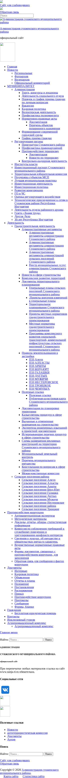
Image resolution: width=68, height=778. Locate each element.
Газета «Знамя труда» (28, 213)
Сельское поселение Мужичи (40, 499)
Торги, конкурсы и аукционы (40, 92)
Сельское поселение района (39, 505)
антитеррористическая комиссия (27, 732)
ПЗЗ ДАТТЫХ (38, 375)
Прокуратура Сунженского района (43, 144)
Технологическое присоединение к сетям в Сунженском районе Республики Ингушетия (41, 203)
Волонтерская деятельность (39, 112)
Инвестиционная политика (31, 187)
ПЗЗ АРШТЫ (37, 365)
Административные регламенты (42, 229)
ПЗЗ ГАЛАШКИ (39, 372)
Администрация (25, 89)
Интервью (21, 570)
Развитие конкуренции (29, 190)
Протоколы (21, 600)
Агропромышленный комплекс (26, 623)
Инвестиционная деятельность (34, 183)
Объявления (22, 577)
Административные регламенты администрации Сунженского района (46, 236)
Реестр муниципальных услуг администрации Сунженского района (47, 268)
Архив (11, 739)
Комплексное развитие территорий (43, 278)
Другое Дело (22, 216)
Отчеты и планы (25, 580)
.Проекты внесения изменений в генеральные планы (48, 299)
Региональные (23, 73)
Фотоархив (21, 76)
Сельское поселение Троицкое (40, 509)
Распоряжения (23, 590)
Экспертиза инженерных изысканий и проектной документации (44, 429)
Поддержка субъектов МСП (32, 177)
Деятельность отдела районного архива (39, 209)
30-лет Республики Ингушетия (34, 219)
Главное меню (9, 632)
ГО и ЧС (20, 193)
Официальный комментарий (32, 82)
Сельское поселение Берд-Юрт (41, 489)
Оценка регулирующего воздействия (37, 196)
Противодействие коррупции (25, 512)
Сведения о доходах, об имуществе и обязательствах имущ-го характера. (37, 540)
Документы (14, 567)
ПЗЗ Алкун (36, 359)
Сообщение (22, 603)
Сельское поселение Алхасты (40, 483)
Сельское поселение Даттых (39, 496)
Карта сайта (11, 776)
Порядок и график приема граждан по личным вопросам (43, 101)
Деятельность (15, 222)
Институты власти (26, 164)
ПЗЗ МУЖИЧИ (38, 379)
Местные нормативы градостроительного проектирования (42, 327)
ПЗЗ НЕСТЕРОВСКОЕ (43, 382)
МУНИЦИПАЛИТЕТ (20, 86)
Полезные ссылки (33, 392)
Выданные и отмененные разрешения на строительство (40, 423)
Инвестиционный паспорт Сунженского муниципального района (40, 169)
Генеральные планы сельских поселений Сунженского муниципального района (47, 291)
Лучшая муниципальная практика (36, 180)
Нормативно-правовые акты (39, 118)
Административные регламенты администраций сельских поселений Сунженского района (46, 257)
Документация (38, 121)
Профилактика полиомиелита (40, 115)
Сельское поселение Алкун (38, 479)
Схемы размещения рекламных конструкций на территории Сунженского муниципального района (41, 445)
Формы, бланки (24, 606)
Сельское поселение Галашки (40, 492)
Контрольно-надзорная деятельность (44, 161)
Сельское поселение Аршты (39, 486)
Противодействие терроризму (40, 151)
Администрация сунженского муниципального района (29, 771)
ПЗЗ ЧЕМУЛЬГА (39, 388)
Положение (22, 583)
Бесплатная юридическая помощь (35, 613)
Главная (12, 66)
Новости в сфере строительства (41, 274)
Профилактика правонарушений (42, 147)
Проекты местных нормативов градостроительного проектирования (48, 317)
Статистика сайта (33, 776)
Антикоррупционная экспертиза (35, 515)
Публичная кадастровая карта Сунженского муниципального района (48, 402)
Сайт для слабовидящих (15, 760)
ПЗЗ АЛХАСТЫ (39, 362)
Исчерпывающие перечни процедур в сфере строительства (44, 436)
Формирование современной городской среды (40, 133)
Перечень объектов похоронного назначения (44, 127)
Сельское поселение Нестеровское (43, 502)
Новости (12, 69)
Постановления (24, 587)
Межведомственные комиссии (40, 473)
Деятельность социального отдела (43, 95)
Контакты (13, 616)
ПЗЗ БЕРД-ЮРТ (39, 369)
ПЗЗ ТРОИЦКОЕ (40, 385)
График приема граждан (37, 138)
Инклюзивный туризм (21, 619)
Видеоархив (22, 79)
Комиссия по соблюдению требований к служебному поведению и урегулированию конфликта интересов (39, 532)
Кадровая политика (34, 108)
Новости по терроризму (44, 157)
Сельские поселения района (32, 476)
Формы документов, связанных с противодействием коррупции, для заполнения (36, 554)
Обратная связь (9, 12)
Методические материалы (31, 518)
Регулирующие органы (29, 141)
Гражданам (14, 610)
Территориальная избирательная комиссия (41, 174)
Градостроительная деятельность (35, 226)
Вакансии (28, 105)
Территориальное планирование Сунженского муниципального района (46, 307)
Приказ (19, 593)
